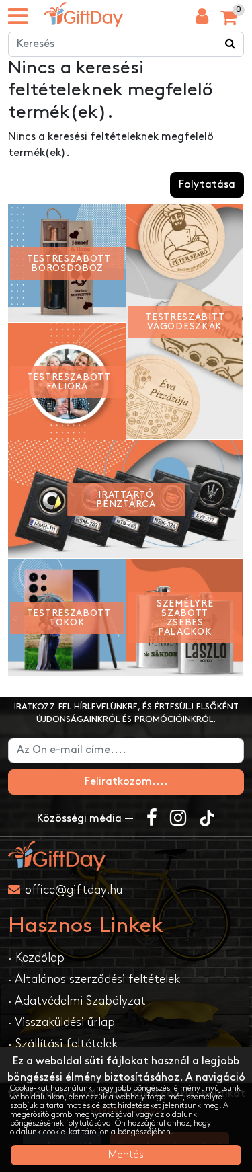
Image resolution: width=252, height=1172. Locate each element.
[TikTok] (207, 819)
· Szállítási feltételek (63, 1044)
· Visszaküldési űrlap (61, 1022)
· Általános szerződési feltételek (94, 979)
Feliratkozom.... (126, 782)
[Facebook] (151, 819)
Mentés (126, 1155)
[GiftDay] (126, 856)
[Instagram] (178, 819)
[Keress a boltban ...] (230, 44)
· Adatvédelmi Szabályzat (77, 1001)
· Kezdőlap (36, 958)
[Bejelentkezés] (202, 19)
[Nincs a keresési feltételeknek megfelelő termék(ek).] (83, 14)
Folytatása (207, 185)
